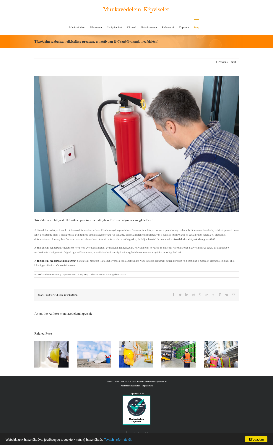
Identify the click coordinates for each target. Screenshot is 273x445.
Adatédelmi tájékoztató (130, 385)
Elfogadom (256, 439)
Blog (86, 274)
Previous (223, 62)
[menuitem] (77, 27)
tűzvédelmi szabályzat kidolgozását (56, 261)
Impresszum (147, 385)
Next (233, 62)
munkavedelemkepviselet (48, 274)
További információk (118, 439)
